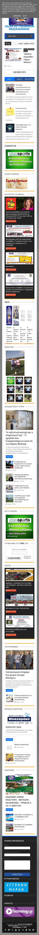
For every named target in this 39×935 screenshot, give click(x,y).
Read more (9, 456)
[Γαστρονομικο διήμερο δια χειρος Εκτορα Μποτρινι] (19, 652)
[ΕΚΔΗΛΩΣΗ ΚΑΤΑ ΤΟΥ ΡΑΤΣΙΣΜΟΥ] (15, 353)
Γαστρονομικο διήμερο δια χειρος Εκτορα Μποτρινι (17, 675)
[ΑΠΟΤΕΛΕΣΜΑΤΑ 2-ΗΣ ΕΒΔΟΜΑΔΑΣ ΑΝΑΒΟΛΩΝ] (10, 396)
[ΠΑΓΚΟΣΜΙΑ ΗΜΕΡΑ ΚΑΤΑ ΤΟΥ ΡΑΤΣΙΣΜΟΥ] (19, 617)
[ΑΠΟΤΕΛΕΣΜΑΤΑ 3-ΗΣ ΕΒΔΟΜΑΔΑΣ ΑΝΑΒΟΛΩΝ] (19, 388)
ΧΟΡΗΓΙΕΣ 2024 (13, 727)
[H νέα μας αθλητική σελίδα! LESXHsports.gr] (10, 379)
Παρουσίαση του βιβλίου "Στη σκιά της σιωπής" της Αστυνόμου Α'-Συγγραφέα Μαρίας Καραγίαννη (19, 289)
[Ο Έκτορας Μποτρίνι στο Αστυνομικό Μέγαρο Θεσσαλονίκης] (9, 696)
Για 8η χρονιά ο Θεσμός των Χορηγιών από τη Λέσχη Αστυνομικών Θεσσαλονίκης (22, 758)
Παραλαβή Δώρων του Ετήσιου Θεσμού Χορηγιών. (23, 127)
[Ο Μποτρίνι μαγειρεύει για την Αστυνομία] (22, 308)
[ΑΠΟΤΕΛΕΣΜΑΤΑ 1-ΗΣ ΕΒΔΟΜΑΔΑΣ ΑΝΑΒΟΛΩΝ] (28, 396)
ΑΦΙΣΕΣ (8, 565)
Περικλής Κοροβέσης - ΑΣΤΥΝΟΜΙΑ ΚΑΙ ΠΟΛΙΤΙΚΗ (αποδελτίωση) (23, 477)
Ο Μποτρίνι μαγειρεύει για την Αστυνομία (23, 334)
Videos (7, 302)
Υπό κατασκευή (20, 108)
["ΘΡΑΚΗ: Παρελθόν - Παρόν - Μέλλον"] (13, 50)
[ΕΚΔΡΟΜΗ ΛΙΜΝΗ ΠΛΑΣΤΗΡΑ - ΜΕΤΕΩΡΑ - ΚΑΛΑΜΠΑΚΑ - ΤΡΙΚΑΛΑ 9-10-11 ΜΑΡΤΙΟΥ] (19, 776)
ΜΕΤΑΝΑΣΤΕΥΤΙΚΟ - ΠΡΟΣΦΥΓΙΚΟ (17, 608)
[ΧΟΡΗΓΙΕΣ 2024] (19, 715)
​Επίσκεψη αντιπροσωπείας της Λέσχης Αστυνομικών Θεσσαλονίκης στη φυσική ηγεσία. (22, 89)
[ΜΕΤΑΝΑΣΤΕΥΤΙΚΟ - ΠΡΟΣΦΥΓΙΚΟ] (19, 596)
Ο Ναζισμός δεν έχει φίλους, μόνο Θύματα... (16, 334)
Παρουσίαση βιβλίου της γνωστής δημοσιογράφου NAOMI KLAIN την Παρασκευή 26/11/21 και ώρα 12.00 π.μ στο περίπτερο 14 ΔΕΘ (19, 215)
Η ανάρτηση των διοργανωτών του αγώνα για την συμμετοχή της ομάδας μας (23, 465)
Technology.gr (16, 927)
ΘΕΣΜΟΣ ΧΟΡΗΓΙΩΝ (13, 709)
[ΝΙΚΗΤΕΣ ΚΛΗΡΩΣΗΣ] (9, 746)
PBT (25, 927)
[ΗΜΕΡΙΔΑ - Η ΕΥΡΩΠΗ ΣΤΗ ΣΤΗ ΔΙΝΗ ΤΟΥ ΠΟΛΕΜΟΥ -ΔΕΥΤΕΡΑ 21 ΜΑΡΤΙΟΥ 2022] (19, 571)
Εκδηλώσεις (31, 49)
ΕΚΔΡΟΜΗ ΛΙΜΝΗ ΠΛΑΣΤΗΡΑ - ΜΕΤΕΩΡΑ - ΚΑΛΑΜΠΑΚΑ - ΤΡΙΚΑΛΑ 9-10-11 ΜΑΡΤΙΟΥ (19, 801)
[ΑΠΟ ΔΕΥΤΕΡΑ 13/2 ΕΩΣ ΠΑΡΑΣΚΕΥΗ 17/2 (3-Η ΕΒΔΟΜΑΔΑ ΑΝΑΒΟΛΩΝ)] (19, 396)
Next (31, 526)
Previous (8, 526)
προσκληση (10, 266)
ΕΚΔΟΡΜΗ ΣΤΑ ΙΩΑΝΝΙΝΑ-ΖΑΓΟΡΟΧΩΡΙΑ (23, 826)
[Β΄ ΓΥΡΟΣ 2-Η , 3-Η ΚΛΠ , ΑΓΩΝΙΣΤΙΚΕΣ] (28, 379)
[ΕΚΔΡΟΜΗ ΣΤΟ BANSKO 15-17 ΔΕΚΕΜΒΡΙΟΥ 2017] (9, 816)
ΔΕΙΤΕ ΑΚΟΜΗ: (11, 511)
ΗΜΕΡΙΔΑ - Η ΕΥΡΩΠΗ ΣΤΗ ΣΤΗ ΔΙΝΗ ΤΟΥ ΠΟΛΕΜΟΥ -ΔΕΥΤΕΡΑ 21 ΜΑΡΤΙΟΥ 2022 (19, 585)
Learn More (17, 16)
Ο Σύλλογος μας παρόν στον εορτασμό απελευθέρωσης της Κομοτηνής (22, 499)
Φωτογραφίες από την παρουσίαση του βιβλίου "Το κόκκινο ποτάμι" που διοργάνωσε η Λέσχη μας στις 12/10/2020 (19, 242)
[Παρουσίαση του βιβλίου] (19, 275)
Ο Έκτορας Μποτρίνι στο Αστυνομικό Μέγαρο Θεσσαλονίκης (23, 697)
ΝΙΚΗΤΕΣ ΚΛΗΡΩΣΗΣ (21, 745)
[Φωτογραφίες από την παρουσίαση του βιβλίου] (19, 227)
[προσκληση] (19, 254)
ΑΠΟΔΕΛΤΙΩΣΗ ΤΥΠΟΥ (14, 406)
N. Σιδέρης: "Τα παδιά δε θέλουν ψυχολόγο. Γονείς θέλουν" (30, 336)
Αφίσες (25, 49)
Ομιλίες (25, 51)
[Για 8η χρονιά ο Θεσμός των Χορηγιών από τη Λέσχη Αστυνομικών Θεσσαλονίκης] (9, 756)
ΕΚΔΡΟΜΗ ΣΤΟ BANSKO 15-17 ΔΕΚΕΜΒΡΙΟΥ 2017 (23, 816)
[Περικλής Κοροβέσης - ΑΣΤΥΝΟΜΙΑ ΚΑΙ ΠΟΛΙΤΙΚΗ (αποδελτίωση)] (9, 476)
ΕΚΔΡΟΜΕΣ (9, 770)
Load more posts (19, 72)
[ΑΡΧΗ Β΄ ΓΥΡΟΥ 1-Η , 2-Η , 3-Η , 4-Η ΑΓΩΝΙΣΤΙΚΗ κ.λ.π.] (28, 388)
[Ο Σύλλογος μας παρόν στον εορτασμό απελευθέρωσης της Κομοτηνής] (9, 497)
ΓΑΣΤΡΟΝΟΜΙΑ (11, 646)
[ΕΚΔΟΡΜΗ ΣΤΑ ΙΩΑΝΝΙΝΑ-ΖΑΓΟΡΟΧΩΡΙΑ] (9, 826)
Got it (25, 16)
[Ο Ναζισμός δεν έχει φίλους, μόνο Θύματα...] (16, 308)
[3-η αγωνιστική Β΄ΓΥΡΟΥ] (19, 379)
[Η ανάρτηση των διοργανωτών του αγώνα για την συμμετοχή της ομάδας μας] (9, 463)
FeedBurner (27, 558)
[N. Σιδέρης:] (29, 308)
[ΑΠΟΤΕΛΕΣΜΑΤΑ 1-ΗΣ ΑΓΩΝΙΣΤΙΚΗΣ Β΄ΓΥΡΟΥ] (10, 388)
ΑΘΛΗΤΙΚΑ (9, 347)
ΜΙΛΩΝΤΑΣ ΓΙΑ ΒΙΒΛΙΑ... (15, 194)
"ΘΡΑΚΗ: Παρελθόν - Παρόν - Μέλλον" (29, 58)
